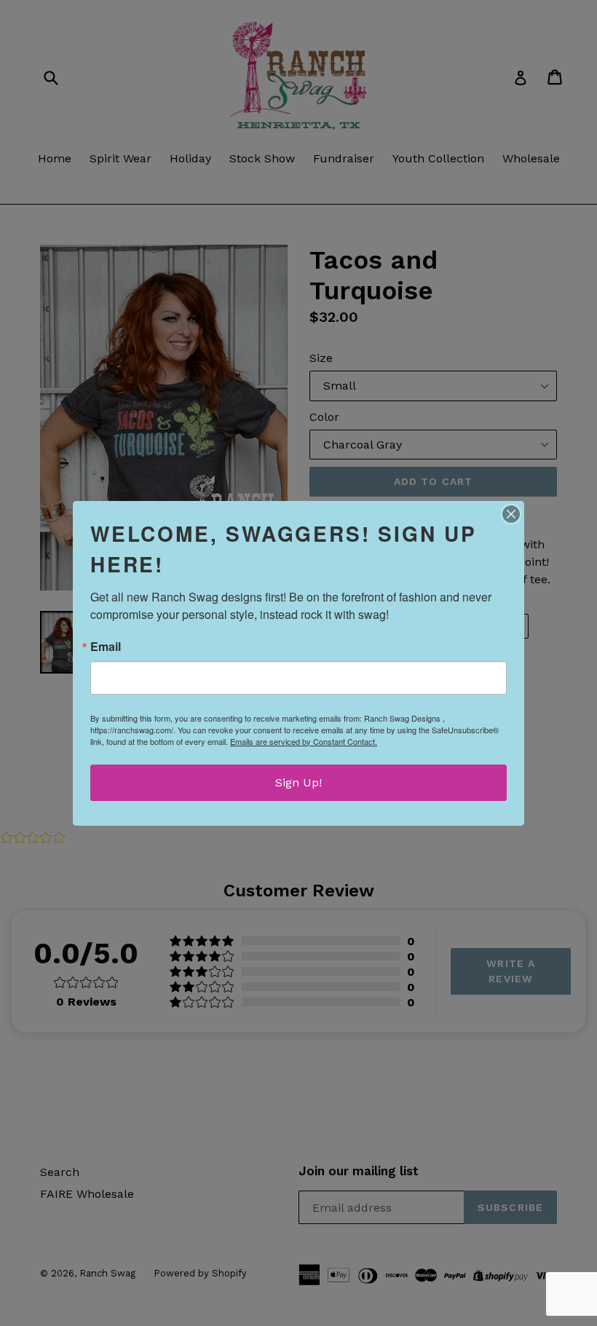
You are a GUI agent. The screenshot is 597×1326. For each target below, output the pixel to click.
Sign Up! (298, 782)
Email (105, 646)
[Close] (511, 514)
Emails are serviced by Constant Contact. (303, 741)
